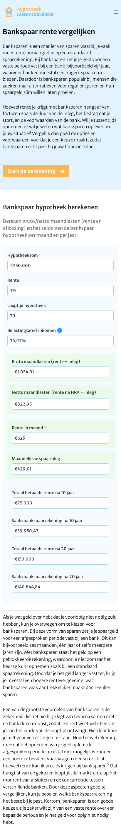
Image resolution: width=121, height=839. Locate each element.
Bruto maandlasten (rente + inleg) (46, 361)
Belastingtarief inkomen (31, 330)
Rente (13, 280)
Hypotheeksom (22, 255)
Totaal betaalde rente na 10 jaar (43, 492)
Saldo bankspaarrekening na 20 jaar (47, 576)
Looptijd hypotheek (26, 305)
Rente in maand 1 (29, 428)
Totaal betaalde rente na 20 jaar (43, 548)
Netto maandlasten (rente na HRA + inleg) (54, 392)
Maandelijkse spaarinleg (36, 458)
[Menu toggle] (115, 11)
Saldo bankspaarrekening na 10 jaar (47, 520)
